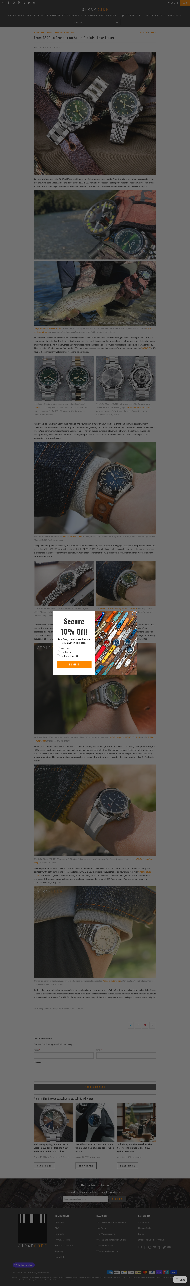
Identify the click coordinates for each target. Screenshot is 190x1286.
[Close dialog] (134, 614)
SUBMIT (74, 664)
